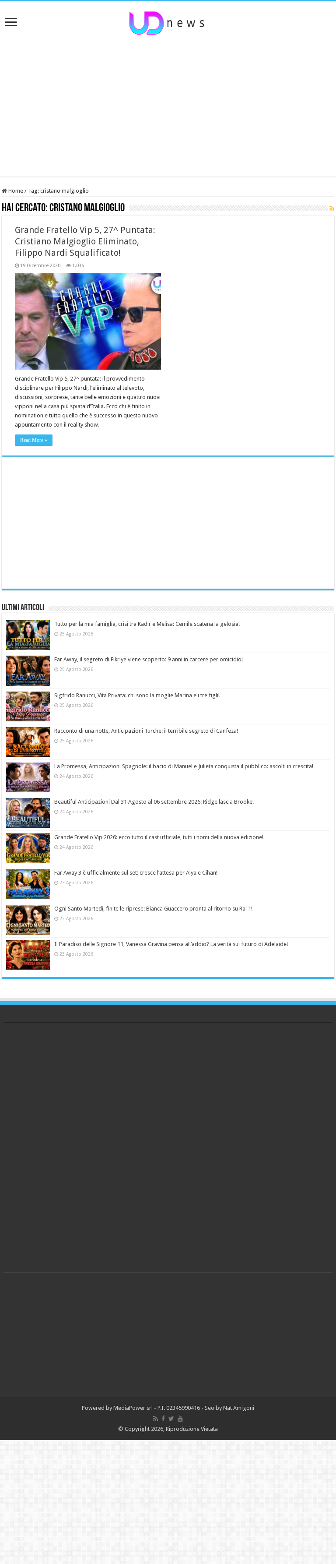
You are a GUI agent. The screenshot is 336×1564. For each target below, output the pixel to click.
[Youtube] (180, 1418)
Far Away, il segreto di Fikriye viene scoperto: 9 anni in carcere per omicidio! (148, 659)
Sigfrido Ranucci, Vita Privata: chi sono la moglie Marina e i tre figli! (137, 695)
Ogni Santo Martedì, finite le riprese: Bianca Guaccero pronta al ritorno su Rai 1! (153, 908)
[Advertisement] (168, 106)
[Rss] (155, 1418)
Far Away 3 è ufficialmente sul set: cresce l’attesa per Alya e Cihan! (135, 872)
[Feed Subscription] (331, 208)
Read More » (33, 440)
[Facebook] (163, 1418)
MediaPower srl (133, 1408)
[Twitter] (171, 1418)
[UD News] (168, 21)
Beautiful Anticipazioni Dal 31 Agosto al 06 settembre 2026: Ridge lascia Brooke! (154, 801)
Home (15, 190)
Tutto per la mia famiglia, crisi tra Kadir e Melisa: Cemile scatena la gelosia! (147, 624)
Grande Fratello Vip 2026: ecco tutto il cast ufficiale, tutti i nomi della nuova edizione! (158, 837)
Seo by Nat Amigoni (229, 1408)
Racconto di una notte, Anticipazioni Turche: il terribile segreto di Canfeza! (146, 730)
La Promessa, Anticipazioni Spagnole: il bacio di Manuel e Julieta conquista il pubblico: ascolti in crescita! (183, 766)
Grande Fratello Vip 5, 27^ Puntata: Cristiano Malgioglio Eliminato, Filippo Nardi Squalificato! (85, 241)
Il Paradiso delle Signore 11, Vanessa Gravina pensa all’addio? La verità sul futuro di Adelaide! (171, 944)
